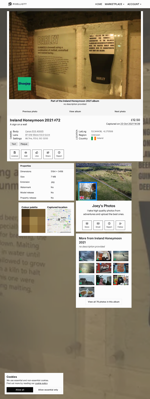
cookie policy (41, 383)
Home (98, 4)
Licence (14, 156)
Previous (30, 111)
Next (120, 111)
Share (48, 156)
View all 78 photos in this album (103, 301)
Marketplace (113, 4)
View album (75, 111)
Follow (120, 227)
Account (133, 4)
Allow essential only (48, 389)
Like (37, 156)
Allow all (20, 389)
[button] (130, 123)
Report (59, 156)
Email (98, 227)
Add (25, 156)
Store (87, 227)
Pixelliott (20, 4)
